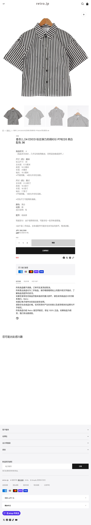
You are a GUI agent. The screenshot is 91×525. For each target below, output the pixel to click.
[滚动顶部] (86, 520)
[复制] (73, 258)
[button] (3, 3)
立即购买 (45, 251)
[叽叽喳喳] (67, 258)
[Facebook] (64, 258)
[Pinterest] (70, 258)
